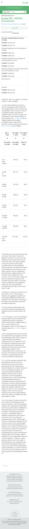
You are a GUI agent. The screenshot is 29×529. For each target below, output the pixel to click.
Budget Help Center (14, 503)
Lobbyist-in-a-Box (17, 519)
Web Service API (18, 501)
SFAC (20, 494)
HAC (17, 494)
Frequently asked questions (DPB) (14, 481)
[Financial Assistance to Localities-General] (2, 465)
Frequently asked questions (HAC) (14, 488)
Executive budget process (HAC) (14, 477)
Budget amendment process (14, 486)
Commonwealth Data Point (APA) (14, 479)
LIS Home (9, 519)
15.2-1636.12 (6, 126)
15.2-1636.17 (17, 118)
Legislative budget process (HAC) (13, 476)
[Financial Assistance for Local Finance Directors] (7, 465)
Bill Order (3, 24)
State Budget (14, 7)
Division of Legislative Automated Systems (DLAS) (17, 523)
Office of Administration (14, 24)
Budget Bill (6, 12)
